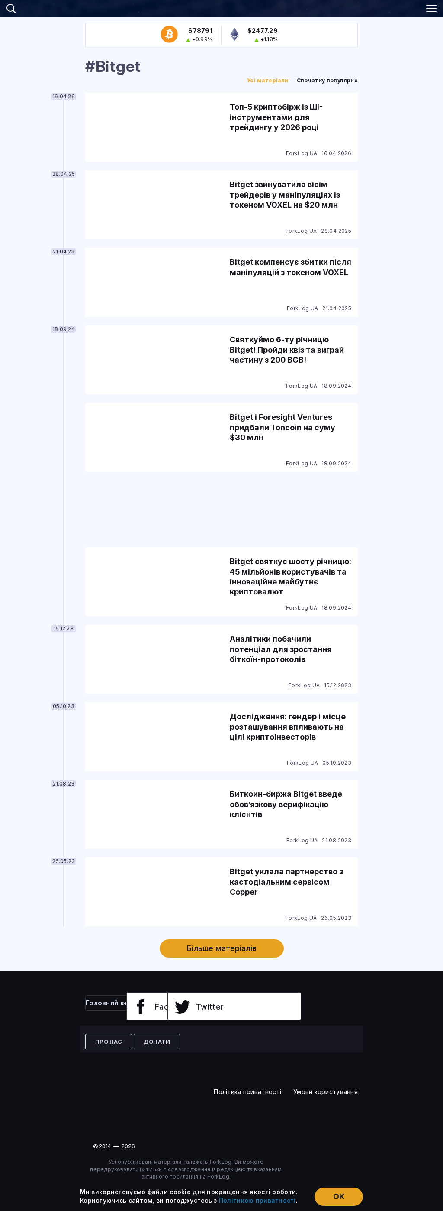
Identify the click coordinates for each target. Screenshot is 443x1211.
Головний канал (113, 1003)
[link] (221, 7)
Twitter (210, 1006)
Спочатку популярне (327, 81)
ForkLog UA (302, 153)
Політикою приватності (257, 1200)
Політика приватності (247, 1091)
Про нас (108, 1041)
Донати (157, 1041)
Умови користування (325, 1091)
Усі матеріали (268, 81)
